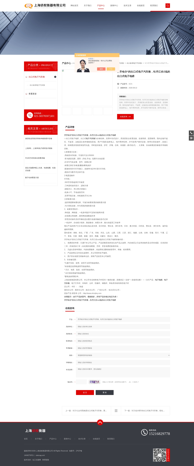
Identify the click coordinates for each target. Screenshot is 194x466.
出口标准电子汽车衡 (37, 85)
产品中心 (101, 5)
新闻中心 (114, 5)
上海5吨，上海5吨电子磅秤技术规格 (38, 148)
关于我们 (87, 5)
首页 (26, 439)
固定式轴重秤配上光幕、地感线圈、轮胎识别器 (40, 169)
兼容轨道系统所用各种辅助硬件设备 (38, 138)
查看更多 (33, 94)
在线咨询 (123, 117)
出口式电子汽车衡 (37, 77)
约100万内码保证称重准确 (35, 158)
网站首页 (74, 5)
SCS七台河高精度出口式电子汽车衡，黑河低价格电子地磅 (96, 411)
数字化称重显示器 (32, 177)
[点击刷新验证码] (94, 382)
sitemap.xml (40, 455)
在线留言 (141, 5)
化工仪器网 (36, 460)
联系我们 (154, 5)
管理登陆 (45, 460)
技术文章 (127, 5)
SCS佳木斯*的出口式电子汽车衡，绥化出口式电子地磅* (154, 411)
